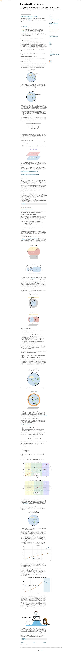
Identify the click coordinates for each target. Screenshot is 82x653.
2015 (50, 44)
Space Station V (33, 278)
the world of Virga (25, 503)
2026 (50, 50)
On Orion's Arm (51, 16)
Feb (50, 52)
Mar (50, 55)
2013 (50, 42)
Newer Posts (22, 642)
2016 (50, 45)
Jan (50, 51)
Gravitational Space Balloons (32, 4)
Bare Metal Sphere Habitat (27, 209)
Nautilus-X (37, 282)
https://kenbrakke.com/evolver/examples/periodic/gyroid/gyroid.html (30, 174)
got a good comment (29, 20)
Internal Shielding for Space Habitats (29, 16)
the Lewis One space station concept (33, 238)
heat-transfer (24, 204)
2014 (50, 43)
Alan (50, 61)
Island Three (23, 239)
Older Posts (44, 642)
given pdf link (25, 26)
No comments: (23, 203)
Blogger (43, 650)
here (30, 47)
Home (34, 642)
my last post (30, 18)
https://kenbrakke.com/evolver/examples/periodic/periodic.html (29, 171)
